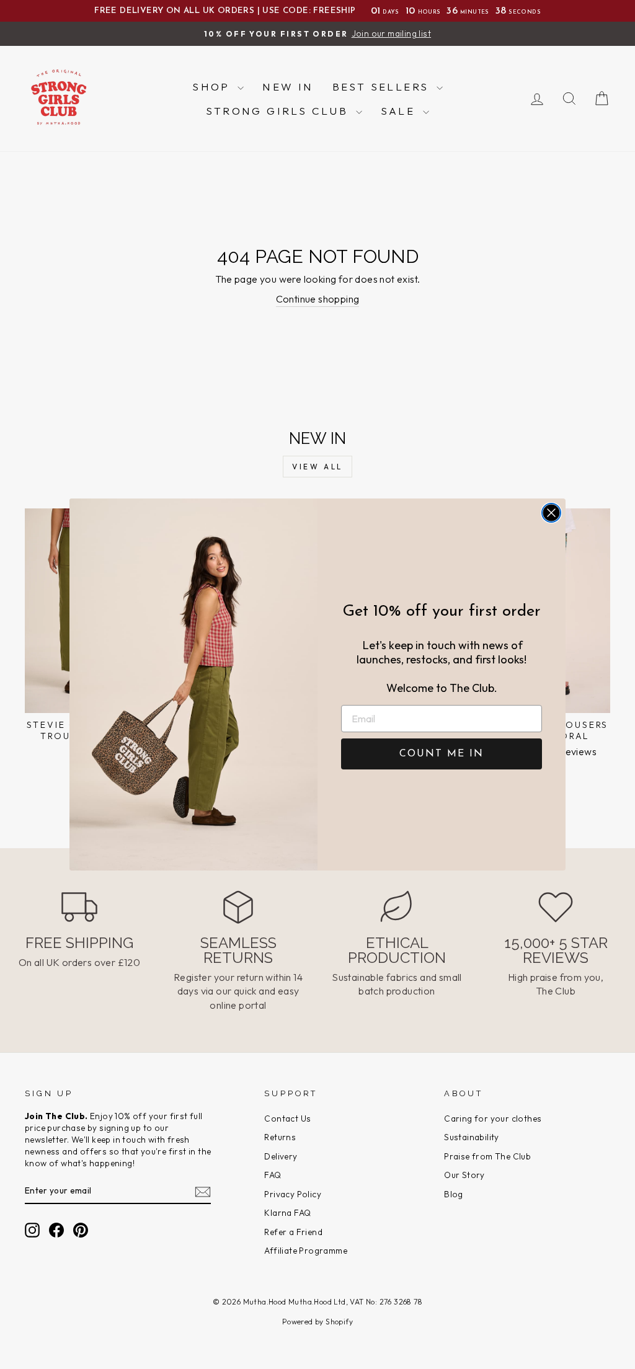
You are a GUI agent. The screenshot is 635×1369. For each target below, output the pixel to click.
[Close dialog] (551, 512)
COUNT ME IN (441, 754)
